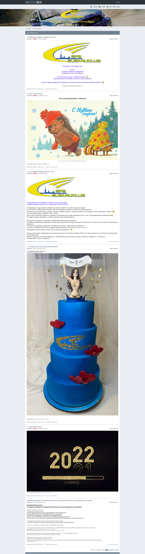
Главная (96, 6)
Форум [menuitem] (105, 6)
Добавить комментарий (51, 88)
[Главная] (72, 17)
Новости (116, 39)
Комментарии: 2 (40, 544)
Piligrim (35, 39)
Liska (34, 248)
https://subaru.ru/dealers (46, 537)
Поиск (38, 2)
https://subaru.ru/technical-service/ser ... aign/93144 (44, 529)
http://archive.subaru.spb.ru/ (72, 86)
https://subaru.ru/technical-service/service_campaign (53, 530)
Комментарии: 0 (40, 166)
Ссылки (117, 6)
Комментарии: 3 (40, 88)
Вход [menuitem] (118, 2)
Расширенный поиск (40, 2)
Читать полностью (113, 241)
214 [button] (117, 549)
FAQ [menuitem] (111, 6)
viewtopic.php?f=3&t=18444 (42, 419)
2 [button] (108, 549)
